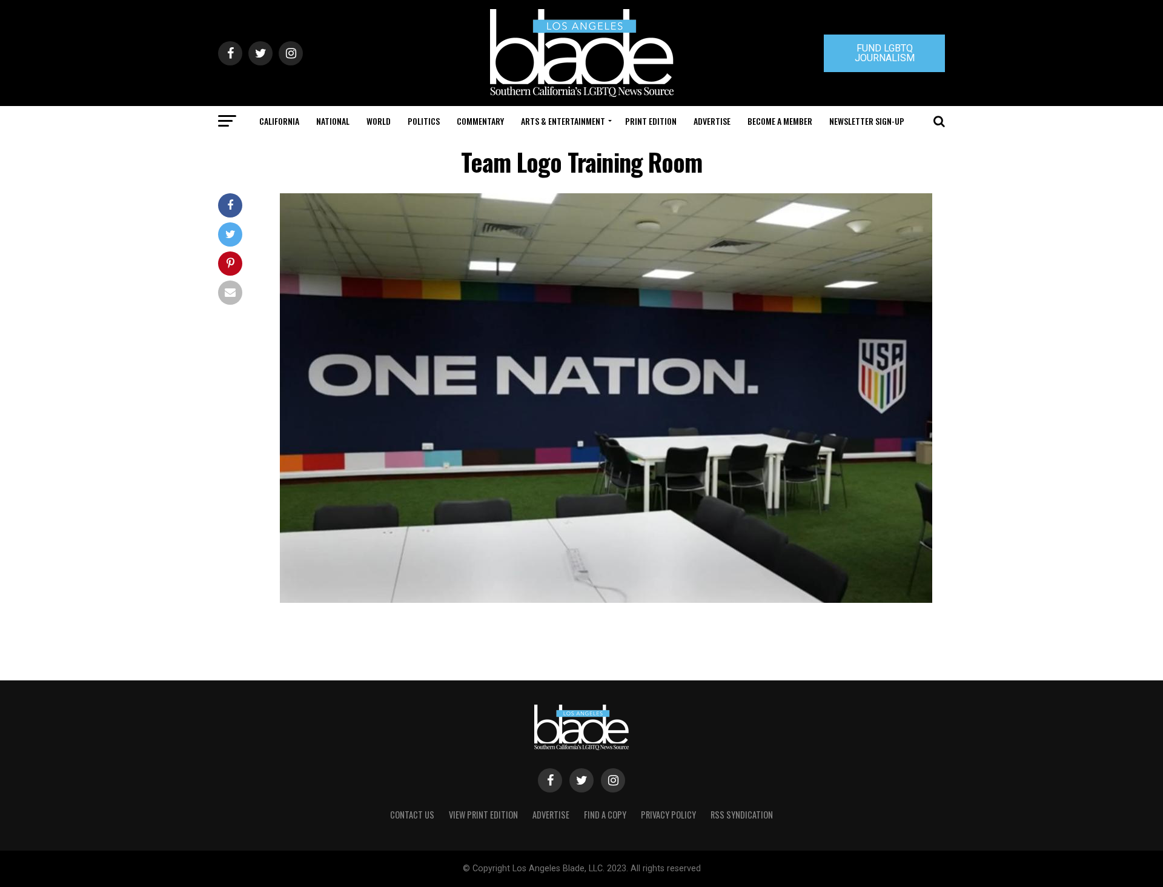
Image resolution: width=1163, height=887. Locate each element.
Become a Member (779, 121)
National (333, 121)
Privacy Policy (668, 814)
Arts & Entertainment (563, 121)
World (378, 121)
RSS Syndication (742, 814)
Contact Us (412, 814)
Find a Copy (605, 814)
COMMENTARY (480, 121)
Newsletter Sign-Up (866, 121)
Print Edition (651, 121)
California (279, 121)
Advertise (712, 121)
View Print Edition (483, 814)
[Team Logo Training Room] (606, 599)
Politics (424, 121)
